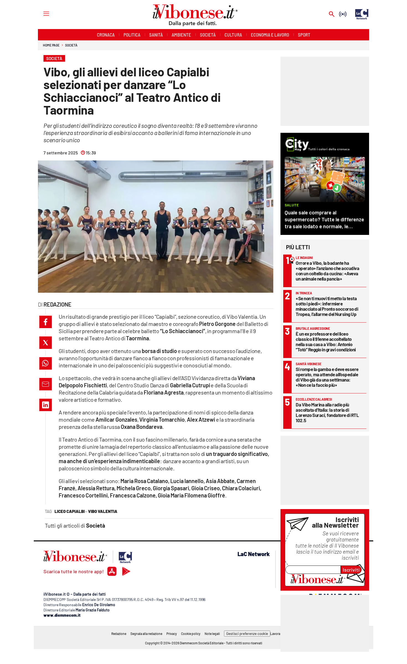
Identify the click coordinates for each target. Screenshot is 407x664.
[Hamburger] (41, 13)
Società (71, 45)
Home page (51, 45)
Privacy (171, 634)
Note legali (212, 634)
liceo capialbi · (71, 511)
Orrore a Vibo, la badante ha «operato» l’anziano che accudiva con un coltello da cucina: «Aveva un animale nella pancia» (327, 270)
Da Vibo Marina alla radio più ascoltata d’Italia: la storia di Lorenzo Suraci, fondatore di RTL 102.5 (327, 412)
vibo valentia (102, 511)
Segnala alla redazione (146, 634)
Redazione (118, 634)
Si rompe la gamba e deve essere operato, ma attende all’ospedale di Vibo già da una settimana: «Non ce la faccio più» (327, 377)
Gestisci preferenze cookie (247, 633)
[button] (45, 322)
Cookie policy (190, 634)
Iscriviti (351, 570)
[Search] (331, 14)
